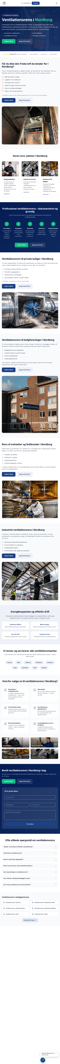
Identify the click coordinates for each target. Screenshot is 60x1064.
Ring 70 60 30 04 (24, 41)
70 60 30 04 (26, 3)
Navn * (6, 794)
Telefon (33, 801)
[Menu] (56, 3)
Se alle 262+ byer (29, 920)
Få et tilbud (30, 824)
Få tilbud (35, 3)
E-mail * (6, 801)
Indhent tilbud (8, 41)
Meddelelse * (8, 809)
